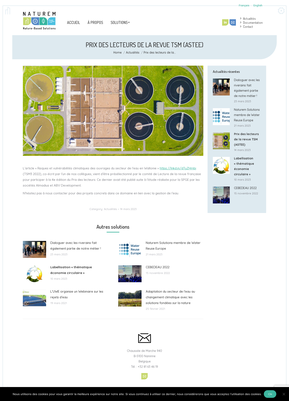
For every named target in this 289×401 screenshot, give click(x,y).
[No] (284, 394)
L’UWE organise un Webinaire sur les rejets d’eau (76, 294)
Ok (270, 394)
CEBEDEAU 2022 (157, 267)
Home (117, 52)
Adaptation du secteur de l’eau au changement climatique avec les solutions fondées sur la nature (170, 297)
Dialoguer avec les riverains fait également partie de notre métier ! (75, 245)
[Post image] (34, 249)
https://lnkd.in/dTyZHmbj (178, 168)
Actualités (132, 52)
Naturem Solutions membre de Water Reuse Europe (173, 245)
